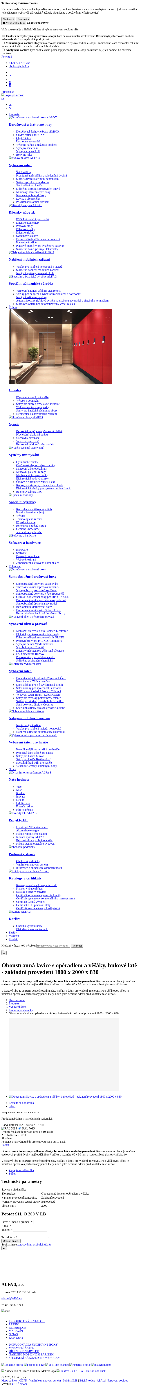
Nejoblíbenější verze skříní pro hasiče (37, 749)
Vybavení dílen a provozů (28, 624)
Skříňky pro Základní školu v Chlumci (38, 691)
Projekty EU (18, 820)
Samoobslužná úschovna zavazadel (36, 603)
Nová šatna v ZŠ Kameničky (33, 681)
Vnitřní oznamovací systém (32, 864)
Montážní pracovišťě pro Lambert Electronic (42, 630)
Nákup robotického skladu (31, 833)
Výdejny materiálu (27, 148)
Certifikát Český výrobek (30, 901)
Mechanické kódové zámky (32, 475)
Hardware (22, 549)
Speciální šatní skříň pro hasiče (34, 762)
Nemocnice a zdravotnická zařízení (36, 413)
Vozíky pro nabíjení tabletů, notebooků (38, 728)
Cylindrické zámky (27, 462)
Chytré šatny (23, 138)
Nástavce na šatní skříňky (31, 195)
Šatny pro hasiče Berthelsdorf (33, 759)
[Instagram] (10, 85)
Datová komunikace (27, 556)
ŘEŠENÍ (14, 1324)
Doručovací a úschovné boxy (30, 124)
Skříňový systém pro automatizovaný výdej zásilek (45, 303)
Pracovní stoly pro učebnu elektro (35, 657)
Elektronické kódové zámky (32, 478)
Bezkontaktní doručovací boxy (34, 606)
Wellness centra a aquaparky (32, 407)
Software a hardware (25, 543)
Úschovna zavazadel (28, 141)
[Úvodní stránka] (12, 95)
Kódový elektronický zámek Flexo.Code (39, 485)
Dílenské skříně (25, 232)
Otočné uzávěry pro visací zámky (35, 465)
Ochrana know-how (27, 528)
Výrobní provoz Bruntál (30, 647)
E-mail (5, 1225)
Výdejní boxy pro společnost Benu (36, 590)
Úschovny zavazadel (28, 437)
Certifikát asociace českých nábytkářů (38, 908)
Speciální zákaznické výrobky (31, 283)
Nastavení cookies (117, 1380)
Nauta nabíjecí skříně (28, 725)
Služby (13, 932)
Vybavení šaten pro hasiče (28, 742)
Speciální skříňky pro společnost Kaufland (40, 707)
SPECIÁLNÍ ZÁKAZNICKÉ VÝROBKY (34, 1357)
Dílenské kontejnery (27, 222)
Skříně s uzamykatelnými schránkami (37, 178)
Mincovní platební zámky (31, 471)
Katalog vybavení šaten (29, 888)
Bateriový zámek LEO (29, 491)
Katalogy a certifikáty (25, 878)
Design (20, 799)
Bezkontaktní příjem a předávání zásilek (39, 431)
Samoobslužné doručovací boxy (33, 576)
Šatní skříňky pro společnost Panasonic (38, 688)
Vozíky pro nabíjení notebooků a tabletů (39, 266)
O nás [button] (12, 769)
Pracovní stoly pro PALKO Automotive (39, 640)
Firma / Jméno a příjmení (15, 1222)
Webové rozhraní (26, 559)
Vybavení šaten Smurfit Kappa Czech (38, 694)
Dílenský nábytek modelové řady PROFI (40, 637)
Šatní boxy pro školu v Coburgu (34, 704)
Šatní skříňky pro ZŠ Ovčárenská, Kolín (39, 684)
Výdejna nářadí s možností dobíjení (36, 144)
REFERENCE (17, 1327)
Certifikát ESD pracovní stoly (33, 905)
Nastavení (8, 19)
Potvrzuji (6, 56)
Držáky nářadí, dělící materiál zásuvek (38, 239)
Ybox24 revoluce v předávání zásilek (37, 587)
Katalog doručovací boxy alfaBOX (36, 885)
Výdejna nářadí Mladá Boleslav (34, 644)
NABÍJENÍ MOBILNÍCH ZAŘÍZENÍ (31, 1354)
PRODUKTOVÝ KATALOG (27, 1321)
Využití (14, 424)
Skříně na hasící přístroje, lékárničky (37, 249)
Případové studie (25, 522)
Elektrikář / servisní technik (32, 929)
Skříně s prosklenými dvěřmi (32, 182)
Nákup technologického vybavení (35, 843)
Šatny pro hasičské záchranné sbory (36, 410)
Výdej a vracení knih (28, 151)
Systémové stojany (27, 235)
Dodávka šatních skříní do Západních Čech (41, 678)
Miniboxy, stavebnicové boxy (33, 192)
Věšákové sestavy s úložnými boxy (36, 765)
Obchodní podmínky (28, 861)
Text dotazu (8, 1237)
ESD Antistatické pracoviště (32, 219)
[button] (2, 98)
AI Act (101, 1380)
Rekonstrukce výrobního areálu (34, 840)
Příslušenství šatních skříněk (32, 201)
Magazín (14, 935)
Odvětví (15, 390)
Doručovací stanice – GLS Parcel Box (38, 610)
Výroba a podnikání (27, 400)
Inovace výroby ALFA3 (30, 837)
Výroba (20, 515)
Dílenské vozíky (25, 229)
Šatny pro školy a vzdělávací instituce (38, 403)
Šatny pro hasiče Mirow (30, 756)
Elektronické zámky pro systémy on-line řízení (43, 488)
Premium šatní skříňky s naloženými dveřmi (41, 175)
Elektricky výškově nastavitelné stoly (37, 634)
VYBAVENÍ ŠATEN (21, 1347)
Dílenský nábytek (22, 212)
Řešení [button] (13, 307)
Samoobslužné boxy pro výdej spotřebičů (40, 593)
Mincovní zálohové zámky (31, 468)
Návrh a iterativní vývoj (30, 512)
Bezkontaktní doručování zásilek (35, 444)
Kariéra (15, 919)
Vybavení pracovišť (27, 441)
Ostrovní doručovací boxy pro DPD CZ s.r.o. (42, 596)
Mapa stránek (9, 1380)
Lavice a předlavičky (28, 198)
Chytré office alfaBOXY (30, 134)
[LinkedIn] (10, 75)
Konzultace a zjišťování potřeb (34, 509)
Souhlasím (23, 19)
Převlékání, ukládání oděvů (32, 434)
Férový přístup (24, 809)
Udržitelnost (23, 803)
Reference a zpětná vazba (31, 525)
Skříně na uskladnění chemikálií (34, 660)
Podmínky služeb (22, 854)
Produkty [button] (14, 114)
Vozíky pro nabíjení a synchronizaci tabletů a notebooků (48, 293)
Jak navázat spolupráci (29, 532)
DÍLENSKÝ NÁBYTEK (24, 1351)
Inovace (20, 796)
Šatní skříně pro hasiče (29, 185)
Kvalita (20, 793)
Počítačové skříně (26, 242)
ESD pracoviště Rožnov (30, 653)
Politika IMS (70, 1380)
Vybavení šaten (20, 165)
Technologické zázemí (29, 519)
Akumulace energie (27, 830)
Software (21, 552)
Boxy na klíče (24, 154)
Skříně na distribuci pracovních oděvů (38, 188)
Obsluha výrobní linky (29, 925)
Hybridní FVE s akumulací (32, 827)
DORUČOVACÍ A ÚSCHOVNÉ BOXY (33, 1344)
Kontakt (13, 939)
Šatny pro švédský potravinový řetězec (38, 697)
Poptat (5, 1145)
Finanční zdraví (25, 806)
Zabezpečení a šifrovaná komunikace (37, 562)
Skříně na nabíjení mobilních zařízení (37, 269)
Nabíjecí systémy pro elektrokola (35, 273)
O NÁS (13, 1334)
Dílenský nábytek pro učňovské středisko (40, 650)
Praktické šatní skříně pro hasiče (35, 752)
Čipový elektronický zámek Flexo (35, 481)
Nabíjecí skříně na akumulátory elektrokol (40, 731)
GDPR (23, 1380)
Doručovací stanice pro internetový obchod (41, 600)
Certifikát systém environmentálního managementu (45, 898)
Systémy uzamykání (24, 455)
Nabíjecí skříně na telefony (31, 297)
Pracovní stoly (24, 225)
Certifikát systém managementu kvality (38, 895)
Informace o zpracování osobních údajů (39, 867)
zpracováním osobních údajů (34, 1244)
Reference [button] (15, 566)
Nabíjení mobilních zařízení (29, 259)
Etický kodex (87, 1380)
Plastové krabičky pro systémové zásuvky (40, 245)
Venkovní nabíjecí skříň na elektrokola (38, 290)
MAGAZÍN (16, 1331)
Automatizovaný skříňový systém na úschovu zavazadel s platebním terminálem (62, 300)
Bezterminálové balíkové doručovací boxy (40, 613)
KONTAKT (16, 1337)
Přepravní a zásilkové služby (32, 397)
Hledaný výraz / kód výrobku (18, 945)
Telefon (5, 1229)
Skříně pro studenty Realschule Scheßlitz (40, 701)
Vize (18, 786)
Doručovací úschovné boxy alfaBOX (37, 131)
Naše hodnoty (19, 779)
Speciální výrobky (22, 502)
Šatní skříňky (23, 172)
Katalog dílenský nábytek (31, 891)
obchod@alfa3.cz (11, 1298)
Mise (19, 789)
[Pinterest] (10, 82)
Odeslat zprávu (11, 1241)
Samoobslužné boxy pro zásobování (37, 583)
